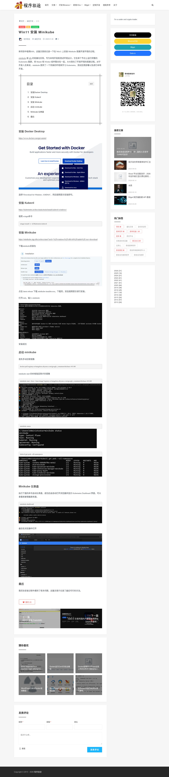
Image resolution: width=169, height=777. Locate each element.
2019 (116, 287)
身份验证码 (142, 226)
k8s (28, 27)
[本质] (120, 188)
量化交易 (130, 226)
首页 (47, 5)
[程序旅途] (27, 5)
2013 (116, 302)
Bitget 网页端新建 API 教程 (139, 197)
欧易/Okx (77, 5)
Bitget (86, 5)
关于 (115, 5)
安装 (32, 92)
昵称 (21, 722)
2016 (116, 295)
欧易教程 (119, 250)
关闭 (91, 84)
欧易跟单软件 (131, 245)
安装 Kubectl (36, 97)
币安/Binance (64, 5)
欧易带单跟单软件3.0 (137, 250)
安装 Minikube (36, 102)
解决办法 (135, 241)
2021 (116, 282)
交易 (53, 5)
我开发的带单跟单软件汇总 (139, 162)
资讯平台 (130, 236)
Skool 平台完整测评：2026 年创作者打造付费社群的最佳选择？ (139, 176)
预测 (117, 226)
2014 (116, 299)
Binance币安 (133, 41)
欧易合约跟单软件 (122, 255)
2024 (116, 275)
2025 (116, 273)
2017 (116, 292)
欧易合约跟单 (139, 255)
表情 (23, 748)
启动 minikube (36, 106)
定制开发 (96, 5)
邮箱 (49, 722)
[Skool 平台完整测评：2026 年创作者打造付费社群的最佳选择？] (120, 177)
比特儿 (118, 245)
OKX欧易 (132, 35)
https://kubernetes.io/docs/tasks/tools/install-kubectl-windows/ (43, 210)
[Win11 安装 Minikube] (60, 167)
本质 (130, 185)
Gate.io (133, 53)
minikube (35, 27)
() (28, 602)
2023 (116, 278)
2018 (116, 290)
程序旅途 (27, 39)
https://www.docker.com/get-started (32, 138)
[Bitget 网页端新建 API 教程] (120, 200)
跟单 (117, 236)
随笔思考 (106, 5)
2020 (116, 285)
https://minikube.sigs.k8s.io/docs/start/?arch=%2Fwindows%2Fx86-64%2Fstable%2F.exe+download (58, 239)
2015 (116, 297)
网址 (76, 722)
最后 (32, 116)
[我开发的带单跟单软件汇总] (120, 165)
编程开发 (38, 39)
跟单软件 (119, 231)
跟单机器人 (134, 231)
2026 (116, 270)
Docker (22, 27)
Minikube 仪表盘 (37, 111)
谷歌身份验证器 (121, 241)
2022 (116, 280)
